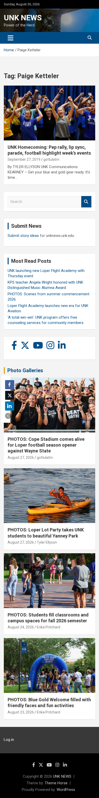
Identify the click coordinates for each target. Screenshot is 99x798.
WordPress (66, 789)
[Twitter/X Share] (9, 395)
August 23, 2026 (21, 712)
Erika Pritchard (48, 627)
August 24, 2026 (21, 627)
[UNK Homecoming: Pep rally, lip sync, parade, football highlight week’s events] (49, 112)
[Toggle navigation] (10, 38)
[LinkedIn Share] (9, 406)
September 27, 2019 (24, 159)
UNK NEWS (23, 17)
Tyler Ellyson (47, 542)
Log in (9, 739)
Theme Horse (56, 783)
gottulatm (51, 159)
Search (86, 201)
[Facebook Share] (9, 384)
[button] (8, 416)
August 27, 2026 (21, 457)
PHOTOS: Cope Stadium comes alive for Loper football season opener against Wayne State (46, 445)
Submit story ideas (23, 235)
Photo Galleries (25, 370)
